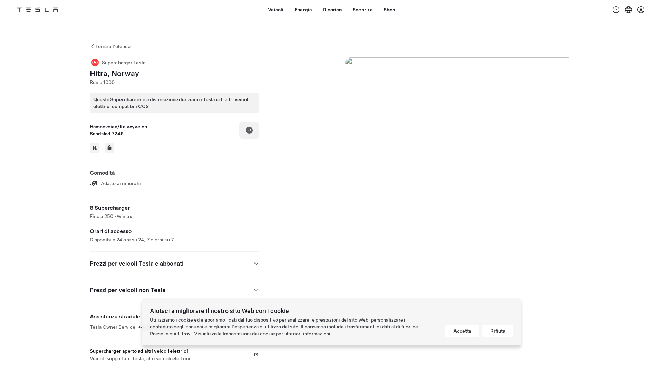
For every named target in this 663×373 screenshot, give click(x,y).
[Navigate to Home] (37, 10)
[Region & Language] (628, 9)
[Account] (640, 9)
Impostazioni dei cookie (249, 333)
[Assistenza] (616, 9)
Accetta (462, 331)
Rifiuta (497, 331)
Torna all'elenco (113, 46)
